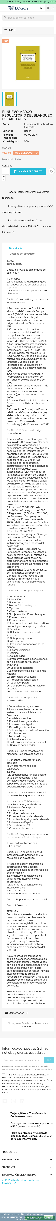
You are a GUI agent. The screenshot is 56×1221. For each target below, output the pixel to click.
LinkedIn (21, 1101)
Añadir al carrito (28, 171)
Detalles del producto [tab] (22, 253)
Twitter (5, 1101)
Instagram (13, 1101)
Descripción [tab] (16, 248)
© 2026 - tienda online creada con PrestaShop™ (20, 1182)
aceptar (48, 1217)
